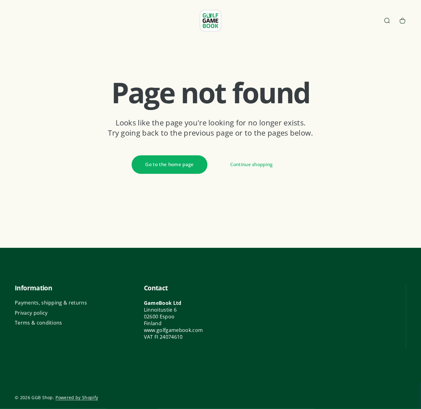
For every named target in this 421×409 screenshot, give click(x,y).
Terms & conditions (38, 323)
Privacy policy (31, 313)
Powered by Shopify (76, 397)
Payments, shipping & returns (51, 303)
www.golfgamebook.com (173, 330)
